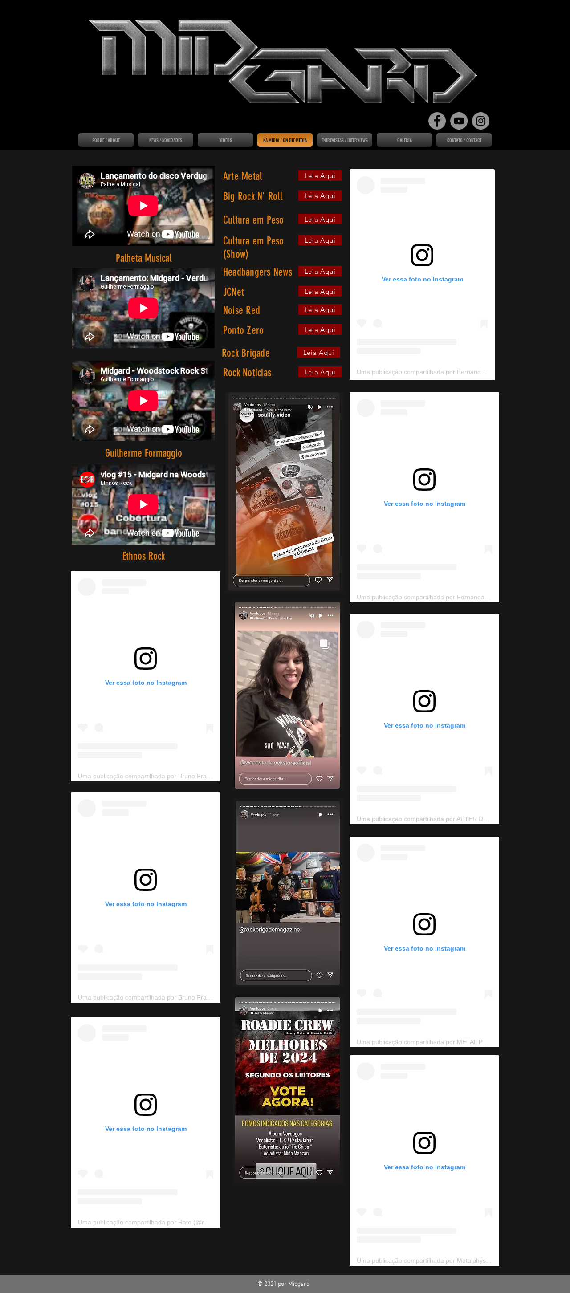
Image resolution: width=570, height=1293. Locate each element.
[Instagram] (480, 121)
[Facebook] (437, 121)
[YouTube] (459, 121)
